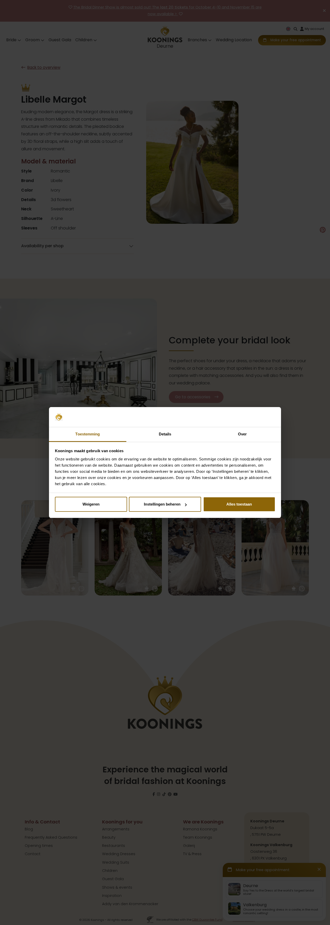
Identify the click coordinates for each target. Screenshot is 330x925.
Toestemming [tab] (87, 434)
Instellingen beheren (162, 504)
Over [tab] (242, 434)
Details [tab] (165, 434)
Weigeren (91, 504)
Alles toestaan (239, 504)
